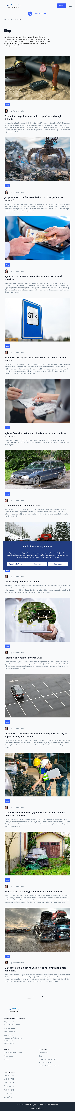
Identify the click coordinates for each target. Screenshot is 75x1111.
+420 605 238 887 (40, 14)
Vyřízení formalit (9, 1059)
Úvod (5, 19)
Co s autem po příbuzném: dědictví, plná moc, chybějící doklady (34, 118)
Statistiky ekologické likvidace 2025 (23, 657)
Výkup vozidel (8, 1056)
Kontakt (61, 6)
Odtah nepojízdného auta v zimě (22, 581)
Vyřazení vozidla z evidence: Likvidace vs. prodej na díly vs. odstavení (35, 435)
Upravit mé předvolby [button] (16, 564)
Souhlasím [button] (58, 564)
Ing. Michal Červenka (17, 111)
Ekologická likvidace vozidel (13, 1053)
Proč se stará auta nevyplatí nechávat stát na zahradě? (33, 891)
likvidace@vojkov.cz (10, 1031)
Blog (40, 1056)
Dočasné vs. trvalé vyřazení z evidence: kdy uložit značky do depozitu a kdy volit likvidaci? (36, 735)
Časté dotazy (43, 1053)
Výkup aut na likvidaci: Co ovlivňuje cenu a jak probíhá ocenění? (33, 278)
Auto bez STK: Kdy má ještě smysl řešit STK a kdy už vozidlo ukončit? (36, 359)
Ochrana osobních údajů (47, 1059)
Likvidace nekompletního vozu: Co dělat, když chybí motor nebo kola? (35, 969)
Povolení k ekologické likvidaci (49, 1066)
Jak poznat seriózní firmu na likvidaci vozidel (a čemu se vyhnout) (34, 199)
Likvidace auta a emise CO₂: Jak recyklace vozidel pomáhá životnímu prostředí (35, 814)
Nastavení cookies (45, 1063)
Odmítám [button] (37, 564)
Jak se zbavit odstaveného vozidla (22, 505)
